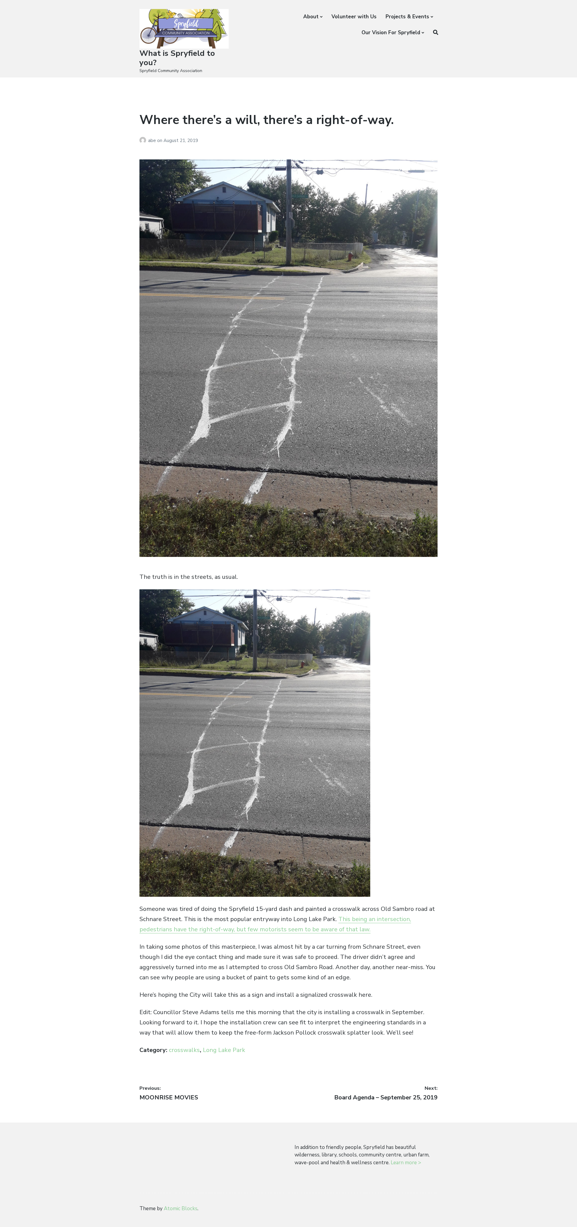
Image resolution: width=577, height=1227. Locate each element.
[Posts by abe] (143, 141)
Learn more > (406, 1162)
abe (152, 141)
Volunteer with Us (354, 16)
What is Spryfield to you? (177, 58)
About (311, 16)
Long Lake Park (224, 1050)
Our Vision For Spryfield (391, 32)
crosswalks (184, 1050)
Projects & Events (407, 16)
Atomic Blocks (180, 1208)
